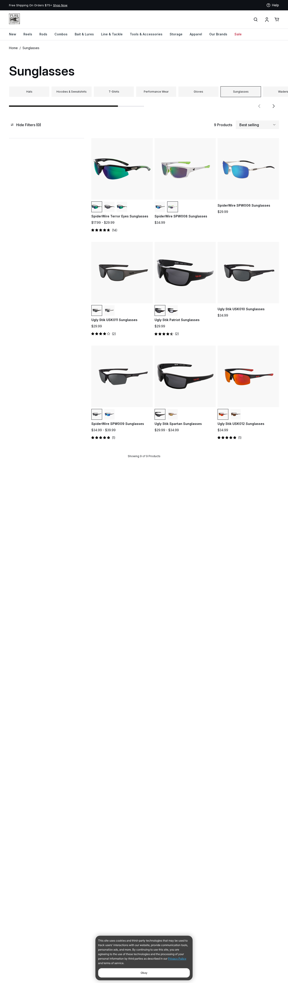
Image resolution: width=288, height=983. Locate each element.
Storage (176, 34)
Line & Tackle (112, 34)
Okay (144, 972)
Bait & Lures (84, 34)
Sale (238, 34)
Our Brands (218, 34)
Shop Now (60, 5)
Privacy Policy (177, 958)
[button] (259, 106)
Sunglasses (30, 48)
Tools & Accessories (146, 34)
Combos (61, 34)
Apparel (196, 34)
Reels (27, 34)
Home (13, 48)
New (12, 34)
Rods (43, 34)
